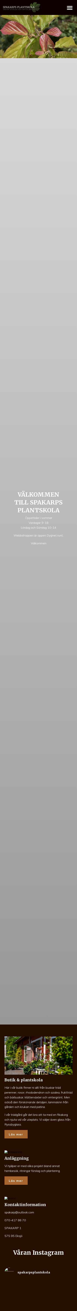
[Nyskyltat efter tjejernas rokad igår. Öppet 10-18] (56, 1287)
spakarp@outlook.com (19, 1212)
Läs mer (16, 1134)
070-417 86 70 (15, 1220)
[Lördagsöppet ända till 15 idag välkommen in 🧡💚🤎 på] (21, 1290)
